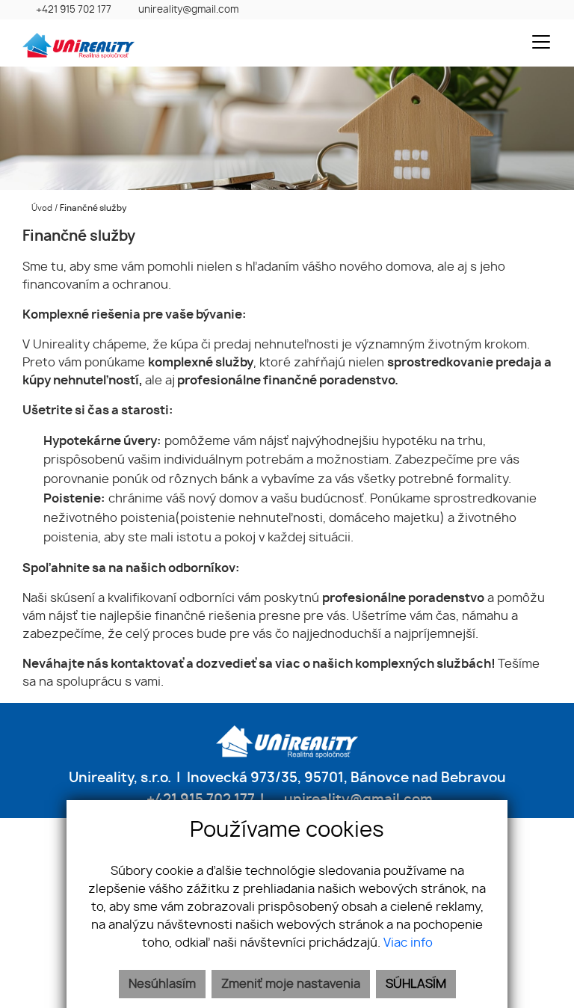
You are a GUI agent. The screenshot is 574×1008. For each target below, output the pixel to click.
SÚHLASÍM (416, 984)
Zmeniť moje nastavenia (290, 984)
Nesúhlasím (162, 984)
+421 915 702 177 (73, 10)
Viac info (408, 943)
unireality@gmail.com (188, 10)
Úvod (40, 208)
